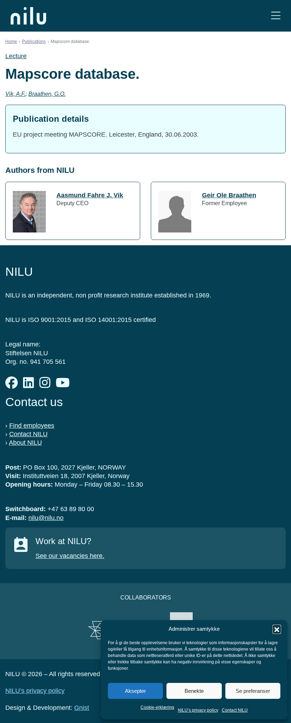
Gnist (81, 707)
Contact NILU (235, 710)
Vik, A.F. (15, 94)
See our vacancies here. (69, 555)
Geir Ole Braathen (229, 195)
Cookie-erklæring (157, 707)
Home (11, 41)
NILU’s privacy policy (198, 710)
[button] (276, 628)
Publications (34, 41)
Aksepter (135, 691)
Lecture (16, 56)
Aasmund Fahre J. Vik (89, 195)
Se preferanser (253, 691)
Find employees (31, 425)
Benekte (194, 691)
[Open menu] (275, 15)
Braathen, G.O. (47, 94)
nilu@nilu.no (46, 517)
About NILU (25, 442)
